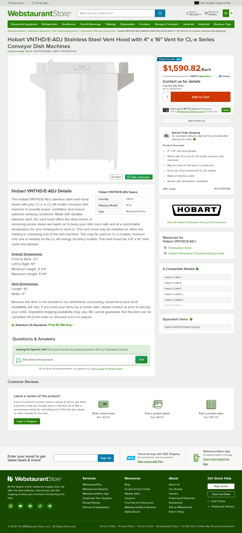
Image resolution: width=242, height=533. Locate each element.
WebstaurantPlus (92, 484)
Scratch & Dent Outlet (137, 489)
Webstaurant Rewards (95, 489)
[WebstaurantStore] (39, 479)
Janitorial (188, 24)
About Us (174, 484)
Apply (226, 110)
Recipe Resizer (91, 502)
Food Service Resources (139, 502)
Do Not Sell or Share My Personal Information (208, 526)
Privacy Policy (116, 368)
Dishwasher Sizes (191, 247)
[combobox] (116, 13)
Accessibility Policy (167, 526)
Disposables (127, 24)
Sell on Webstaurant (180, 507)
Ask (141, 359)
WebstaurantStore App (96, 493)
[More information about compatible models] (197, 269)
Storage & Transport (166, 24)
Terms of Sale (107, 526)
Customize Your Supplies (97, 498)
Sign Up (105, 458)
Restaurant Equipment (24, 24)
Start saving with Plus (150, 461)
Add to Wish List (196, 120)
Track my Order (221, 494)
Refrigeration (49, 24)
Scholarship (175, 502)
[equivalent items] (191, 319)
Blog (127, 484)
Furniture (144, 24)
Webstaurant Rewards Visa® (191, 111)
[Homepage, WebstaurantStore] (39, 13)
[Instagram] (11, 506)
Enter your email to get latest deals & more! (27, 458)
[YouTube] (20, 506)
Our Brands (175, 489)
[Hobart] (196, 210)
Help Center (17, 3)
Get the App (41, 3)
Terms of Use (97, 368)
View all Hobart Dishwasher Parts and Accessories (196, 222)
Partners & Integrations (96, 507)
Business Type (222, 24)
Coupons (130, 498)
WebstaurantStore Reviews (140, 507)
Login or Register (27, 421)
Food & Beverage (90, 24)
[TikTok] (40, 506)
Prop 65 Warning (59, 325)
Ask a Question (141, 177)
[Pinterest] (50, 506)
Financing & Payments (182, 498)
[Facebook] (30, 506)
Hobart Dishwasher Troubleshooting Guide (199, 253)
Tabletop (110, 24)
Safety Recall (132, 511)
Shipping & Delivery (222, 506)
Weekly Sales (132, 493)
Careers (173, 493)
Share (118, 177)
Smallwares (69, 24)
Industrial (203, 24)
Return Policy (176, 511)
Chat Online (218, 501)
